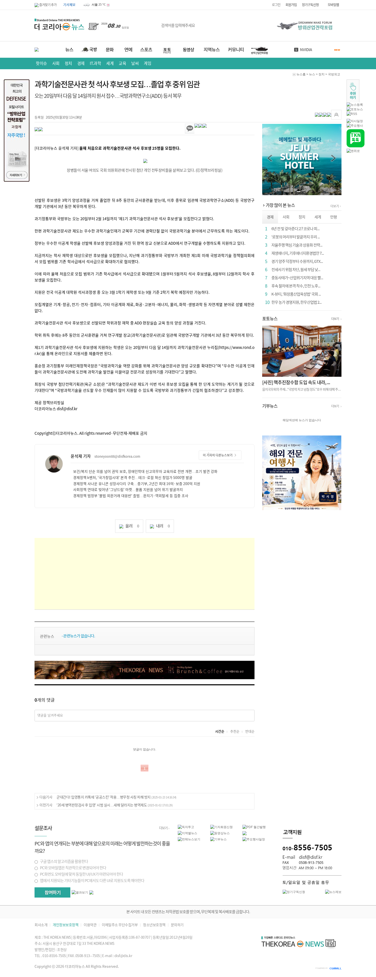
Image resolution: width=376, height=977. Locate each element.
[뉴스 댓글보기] (244, 833)
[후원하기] (353, 90)
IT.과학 (95, 63)
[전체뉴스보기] (189, 839)
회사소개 (41, 925)
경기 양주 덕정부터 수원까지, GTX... (297, 261)
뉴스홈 (301, 74)
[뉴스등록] (355, 104)
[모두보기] (91, 892)
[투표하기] (52, 892)
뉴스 (312, 74)
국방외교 (334, 74)
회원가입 (291, 4)
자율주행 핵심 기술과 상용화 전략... (296, 245)
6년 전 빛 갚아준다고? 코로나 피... (295, 229)
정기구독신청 (310, 4)
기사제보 (69, 4)
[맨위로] (353, 150)
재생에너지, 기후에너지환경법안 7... (297, 253)
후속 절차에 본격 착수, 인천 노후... (295, 286)
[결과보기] (80, 892)
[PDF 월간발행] (254, 827)
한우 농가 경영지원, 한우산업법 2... (296, 302)
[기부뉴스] (218, 839)
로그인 (276, 4)
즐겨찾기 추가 (48, 4)
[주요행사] (355, 125)
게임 (147, 63)
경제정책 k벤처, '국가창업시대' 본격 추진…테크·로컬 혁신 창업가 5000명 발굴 (132, 477)
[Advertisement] (145, 573)
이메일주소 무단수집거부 (120, 925)
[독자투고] (186, 827)
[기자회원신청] (226, 827)
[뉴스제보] (333, 891)
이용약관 (90, 925)
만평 (333, 217)
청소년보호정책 (154, 925)
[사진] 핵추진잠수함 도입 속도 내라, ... (296, 382)
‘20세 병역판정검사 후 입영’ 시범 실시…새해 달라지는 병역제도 (115, 805)
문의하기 (177, 925)
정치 (68, 63)
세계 (110, 63)
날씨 (303, 50)
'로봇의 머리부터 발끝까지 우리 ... (295, 237)
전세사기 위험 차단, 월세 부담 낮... (295, 270)
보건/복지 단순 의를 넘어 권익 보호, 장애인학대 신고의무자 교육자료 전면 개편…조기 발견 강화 (145, 471)
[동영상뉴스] (220, 833)
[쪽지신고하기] (336, 115)
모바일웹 (333, 4)
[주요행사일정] (253, 839)
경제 (81, 63)
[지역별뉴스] (187, 833)
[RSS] (352, 113)
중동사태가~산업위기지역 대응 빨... (297, 278)
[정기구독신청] (294, 891)
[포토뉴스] (355, 109)
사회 (56, 63)
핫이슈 (41, 63)
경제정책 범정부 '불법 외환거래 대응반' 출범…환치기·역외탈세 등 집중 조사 (130, 496)
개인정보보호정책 (65, 925)
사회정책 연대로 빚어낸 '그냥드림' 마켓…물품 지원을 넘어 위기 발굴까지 (128, 489)
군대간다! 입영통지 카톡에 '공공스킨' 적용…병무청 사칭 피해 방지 (116, 797)
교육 (122, 63)
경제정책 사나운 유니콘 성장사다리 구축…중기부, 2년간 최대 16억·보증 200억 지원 (136, 484)
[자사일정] (355, 121)
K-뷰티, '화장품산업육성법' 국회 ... (296, 294)
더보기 (334, 206)
